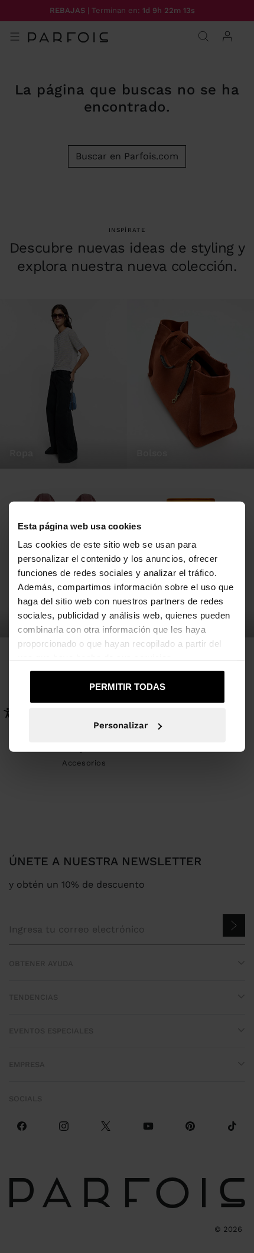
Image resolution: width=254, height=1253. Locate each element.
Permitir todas (127, 686)
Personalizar (120, 725)
